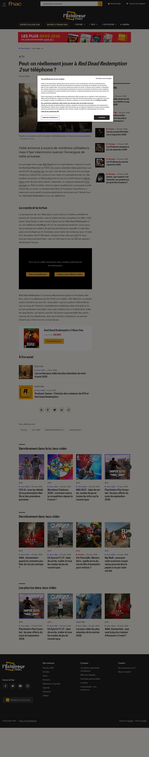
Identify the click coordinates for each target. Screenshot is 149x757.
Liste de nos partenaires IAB (50, 111)
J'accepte (101, 117)
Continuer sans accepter (103, 78)
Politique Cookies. (101, 100)
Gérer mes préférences (50, 117)
